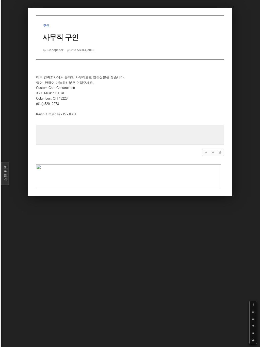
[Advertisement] (130, 133)
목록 (5, 173)
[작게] (253, 318)
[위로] (253, 325)
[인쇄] (253, 340)
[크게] (253, 311)
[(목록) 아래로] (253, 333)
